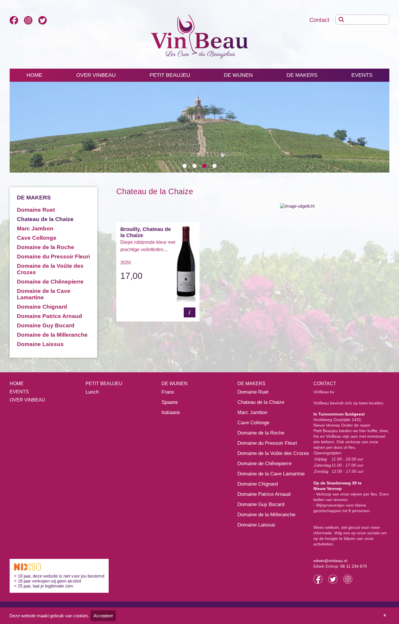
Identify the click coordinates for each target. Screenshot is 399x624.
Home (34, 75)
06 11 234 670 (353, 566)
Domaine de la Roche (45, 247)
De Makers (302, 75)
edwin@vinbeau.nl (330, 560)
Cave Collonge (36, 238)
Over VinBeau (96, 75)
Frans (168, 392)
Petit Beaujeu (170, 75)
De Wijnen (238, 75)
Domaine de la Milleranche (52, 335)
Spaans (170, 402)
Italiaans (171, 412)
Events (361, 75)
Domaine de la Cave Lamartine (43, 294)
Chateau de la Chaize (45, 219)
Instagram (28, 20)
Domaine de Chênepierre (50, 282)
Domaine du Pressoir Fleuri (53, 256)
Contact (319, 20)
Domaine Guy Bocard (45, 325)
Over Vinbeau (27, 399)
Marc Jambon (35, 228)
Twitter (42, 20)
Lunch (92, 392)
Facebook (14, 20)
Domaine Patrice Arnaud (49, 316)
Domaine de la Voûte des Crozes (273, 453)
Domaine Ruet (36, 210)
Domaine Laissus (40, 344)
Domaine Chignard (42, 307)
